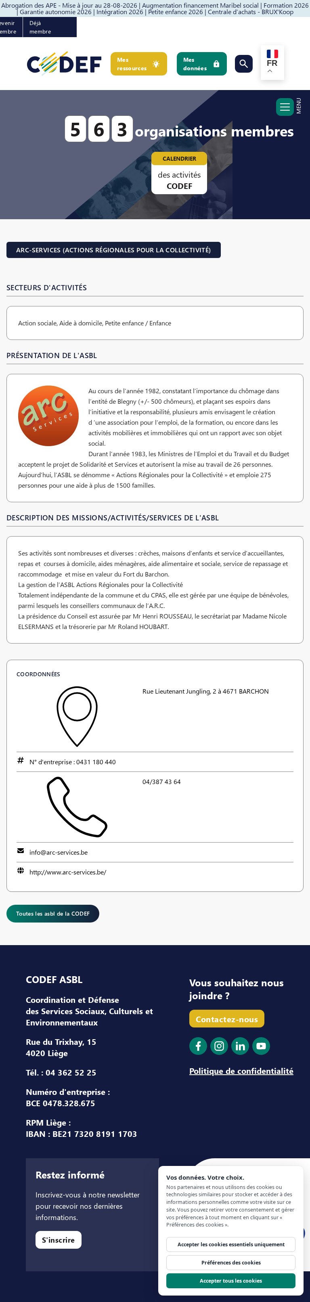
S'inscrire (58, 1240)
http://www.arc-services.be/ (67, 872)
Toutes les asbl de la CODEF (53, 913)
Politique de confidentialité (241, 1070)
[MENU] (285, 111)
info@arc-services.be (58, 852)
